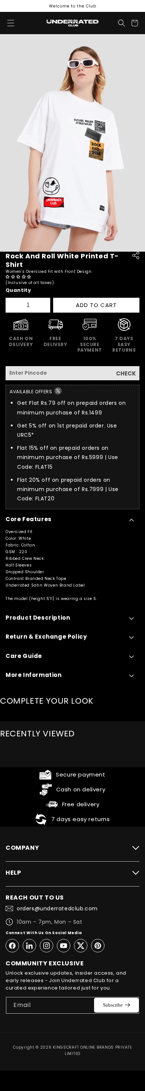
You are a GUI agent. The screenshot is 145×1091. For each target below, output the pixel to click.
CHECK (126, 373)
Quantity (18, 290)
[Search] (121, 23)
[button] (19, 277)
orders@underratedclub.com (57, 908)
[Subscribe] (116, 1005)
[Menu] (10, 23)
